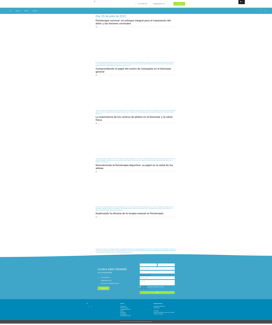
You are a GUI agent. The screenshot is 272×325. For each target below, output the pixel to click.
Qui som (18, 10)
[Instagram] (261, 10)
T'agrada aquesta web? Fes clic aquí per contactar (143, 321)
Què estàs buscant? (145, 275)
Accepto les (152, 287)
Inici (10, 10)
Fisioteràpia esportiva (125, 309)
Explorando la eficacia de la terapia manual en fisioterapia (129, 213)
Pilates (122, 311)
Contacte (35, 10)
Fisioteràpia (123, 306)
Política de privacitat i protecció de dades (164, 312)
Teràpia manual (124, 307)
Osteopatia (123, 312)
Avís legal (156, 310)
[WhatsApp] (264, 10)
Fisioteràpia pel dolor (125, 315)
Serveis (26, 10)
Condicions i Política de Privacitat (155, 286)
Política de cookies (158, 314)
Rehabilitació (123, 314)
